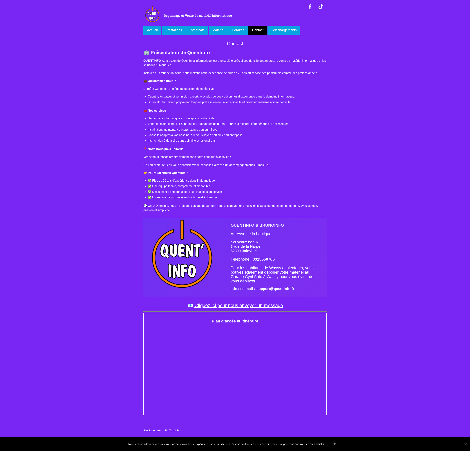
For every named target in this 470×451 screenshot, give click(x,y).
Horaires (238, 30)
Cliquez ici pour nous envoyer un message (238, 305)
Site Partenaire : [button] (152, 430)
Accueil (152, 30)
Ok (334, 444)
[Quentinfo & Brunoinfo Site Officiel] (152, 21)
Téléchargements (284, 30)
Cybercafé (197, 30)
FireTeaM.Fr (172, 430)
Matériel (218, 30)
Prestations (173, 30)
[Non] (465, 444)
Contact (257, 30)
